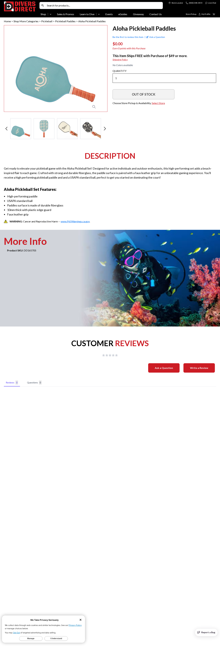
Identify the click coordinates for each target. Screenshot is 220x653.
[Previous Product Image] (15, 68)
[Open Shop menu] (51, 14)
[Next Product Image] (96, 68)
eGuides (122, 14)
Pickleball (46, 21)
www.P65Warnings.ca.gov (75, 221)
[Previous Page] (6, 128)
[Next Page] (104, 128)
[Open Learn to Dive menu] (99, 14)
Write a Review (199, 367)
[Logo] (21, 9)
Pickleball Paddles (65, 21)
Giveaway (138, 14)
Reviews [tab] (11, 382)
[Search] (43, 5)
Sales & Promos (65, 14)
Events (109, 14)
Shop (43, 14)
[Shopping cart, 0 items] (214, 14)
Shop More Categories (26, 21)
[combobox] (104, 5)
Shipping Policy (120, 59)
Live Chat (212, 3)
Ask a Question (164, 367)
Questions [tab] (34, 382)
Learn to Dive (87, 14)
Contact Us (155, 14)
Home (7, 21)
